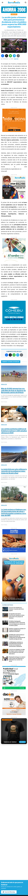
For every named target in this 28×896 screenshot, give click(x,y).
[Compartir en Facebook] (2, 55)
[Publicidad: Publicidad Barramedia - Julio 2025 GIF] (14, 689)
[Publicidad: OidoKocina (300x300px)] (14, 131)
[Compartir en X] (6, 55)
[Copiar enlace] (18, 55)
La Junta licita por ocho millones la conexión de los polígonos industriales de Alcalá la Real (14, 471)
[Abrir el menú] (2, 2)
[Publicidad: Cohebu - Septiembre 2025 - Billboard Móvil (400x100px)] (14, 12)
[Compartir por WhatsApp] (10, 55)
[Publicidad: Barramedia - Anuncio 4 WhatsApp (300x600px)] (14, 601)
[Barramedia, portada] (14, 2)
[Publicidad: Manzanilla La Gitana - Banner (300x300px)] (14, 261)
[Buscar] (25, 2)
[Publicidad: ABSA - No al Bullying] (14, 198)
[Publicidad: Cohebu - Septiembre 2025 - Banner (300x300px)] (14, 323)
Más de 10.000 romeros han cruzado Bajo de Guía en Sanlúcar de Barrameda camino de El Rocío (13, 390)
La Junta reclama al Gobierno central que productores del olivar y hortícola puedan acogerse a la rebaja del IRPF (13, 512)
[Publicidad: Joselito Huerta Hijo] (14, 552)
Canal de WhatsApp (10, 892)
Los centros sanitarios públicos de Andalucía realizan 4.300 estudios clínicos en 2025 (14, 431)
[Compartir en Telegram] (14, 55)
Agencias (16, 58)
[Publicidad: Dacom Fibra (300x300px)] (14, 714)
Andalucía (14, 14)
